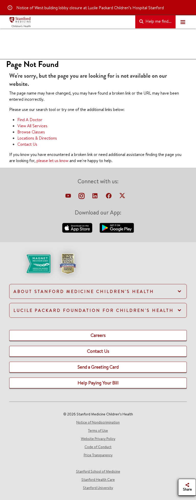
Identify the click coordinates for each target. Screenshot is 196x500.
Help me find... (158, 21)
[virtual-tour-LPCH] (68, 197)
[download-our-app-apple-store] (78, 227)
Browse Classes (31, 132)
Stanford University (98, 487)
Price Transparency (98, 455)
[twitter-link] (122, 197)
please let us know (52, 160)
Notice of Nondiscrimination (98, 422)
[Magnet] (30, 263)
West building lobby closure (58, 7)
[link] (98, 268)
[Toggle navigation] (183, 22)
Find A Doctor (29, 119)
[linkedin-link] (95, 197)
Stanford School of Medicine (98, 471)
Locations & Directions (37, 138)
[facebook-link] (109, 197)
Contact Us (27, 144)
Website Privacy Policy (98, 438)
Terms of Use (98, 430)
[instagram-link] (82, 197)
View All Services (32, 126)
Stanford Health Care (98, 479)
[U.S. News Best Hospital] (67, 263)
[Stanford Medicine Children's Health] (70, 22)
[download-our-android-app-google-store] (117, 227)
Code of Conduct (98, 446)
